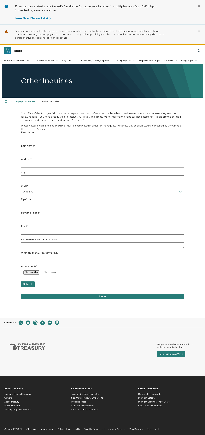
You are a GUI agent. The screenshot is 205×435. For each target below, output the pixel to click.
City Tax (66, 60)
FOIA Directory (136, 429)
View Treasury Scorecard (150, 405)
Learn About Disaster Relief (31, 18)
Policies (61, 429)
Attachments (29, 266)
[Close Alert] (199, 6)
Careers (8, 398)
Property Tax (124, 60)
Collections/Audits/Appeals (94, 60)
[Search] (199, 51)
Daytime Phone (30, 212)
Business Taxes (45, 60)
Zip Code (26, 199)
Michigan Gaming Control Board (154, 402)
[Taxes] (6, 101)
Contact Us (170, 60)
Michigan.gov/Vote (171, 354)
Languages (187, 60)
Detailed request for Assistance (39, 239)
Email (24, 226)
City (23, 172)
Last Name (28, 145)
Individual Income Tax (16, 60)
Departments (153, 429)
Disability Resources (93, 429)
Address (26, 159)
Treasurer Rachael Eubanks (17, 394)
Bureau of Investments (149, 394)
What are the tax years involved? (39, 253)
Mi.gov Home (47, 429)
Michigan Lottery (146, 398)
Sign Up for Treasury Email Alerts (87, 398)
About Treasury (11, 402)
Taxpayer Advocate (25, 101)
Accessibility (74, 429)
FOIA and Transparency (82, 405)
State (24, 186)
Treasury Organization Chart (18, 409)
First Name (28, 132)
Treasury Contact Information (85, 394)
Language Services (116, 429)
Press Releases (78, 402)
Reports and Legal (149, 60)
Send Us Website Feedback (84, 409)
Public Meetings (12, 405)
